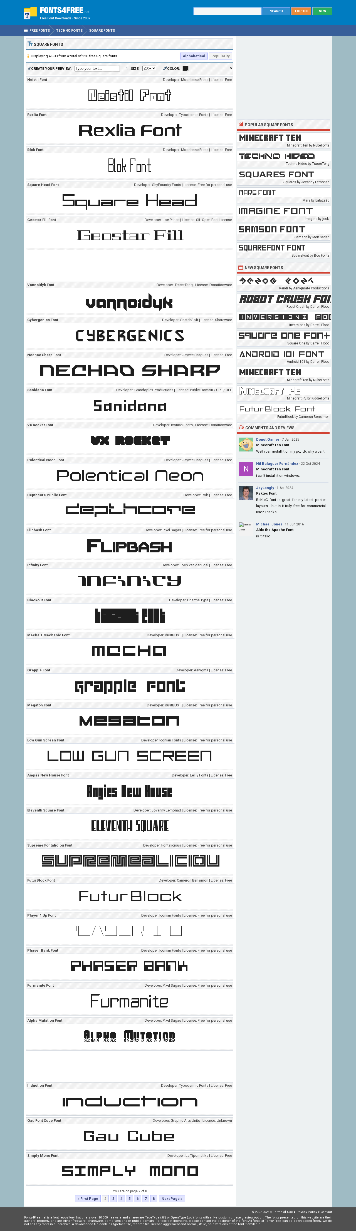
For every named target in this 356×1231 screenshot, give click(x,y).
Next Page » (172, 1199)
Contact (326, 1212)
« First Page (88, 1199)
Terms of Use (283, 1212)
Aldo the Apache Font (274, 530)
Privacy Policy (306, 1212)
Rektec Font (266, 493)
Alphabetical (194, 56)
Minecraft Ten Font (272, 445)
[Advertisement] (131, 266)
